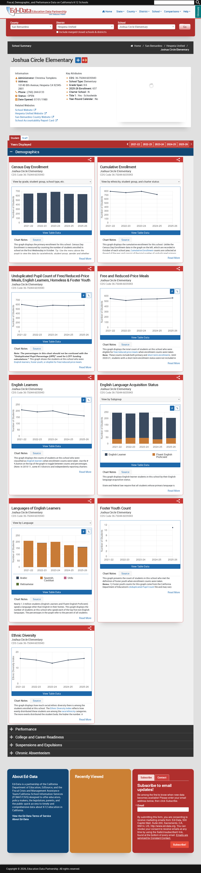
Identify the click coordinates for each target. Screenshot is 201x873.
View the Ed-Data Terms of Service (31, 816)
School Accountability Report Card (34, 120)
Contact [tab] (162, 777)
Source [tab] (37, 239)
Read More (85, 258)
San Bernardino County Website (32, 117)
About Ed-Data (20, 819)
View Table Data (52, 232)
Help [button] (186, 11)
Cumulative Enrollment (142, 250)
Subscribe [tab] (146, 777)
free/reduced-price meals (126, 351)
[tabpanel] (51, 251)
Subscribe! (179, 844)
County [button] (131, 11)
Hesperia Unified (175, 46)
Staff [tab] (24, 138)
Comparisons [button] (172, 11)
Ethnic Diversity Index (60, 708)
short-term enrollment (158, 354)
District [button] (143, 11)
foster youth (37, 362)
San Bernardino (153, 46)
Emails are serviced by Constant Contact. (162, 836)
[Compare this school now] (84, 60)
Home (108, 11)
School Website (24, 110)
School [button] (156, 11)
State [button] (119, 11)
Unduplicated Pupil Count (141, 586)
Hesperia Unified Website (29, 113)
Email (140, 805)
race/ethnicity (68, 711)
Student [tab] (15, 138)
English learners (22, 362)
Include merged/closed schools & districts (82, 32)
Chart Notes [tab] (20, 239)
